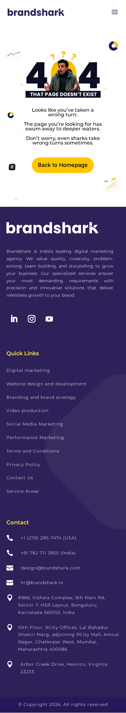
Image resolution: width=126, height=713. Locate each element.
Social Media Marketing (34, 424)
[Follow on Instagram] (31, 319)
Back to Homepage (63, 165)
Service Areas (22, 491)
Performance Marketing (35, 437)
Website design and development (46, 384)
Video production (27, 410)
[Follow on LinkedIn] (14, 319)
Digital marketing (28, 370)
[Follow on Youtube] (49, 319)
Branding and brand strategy (41, 397)
